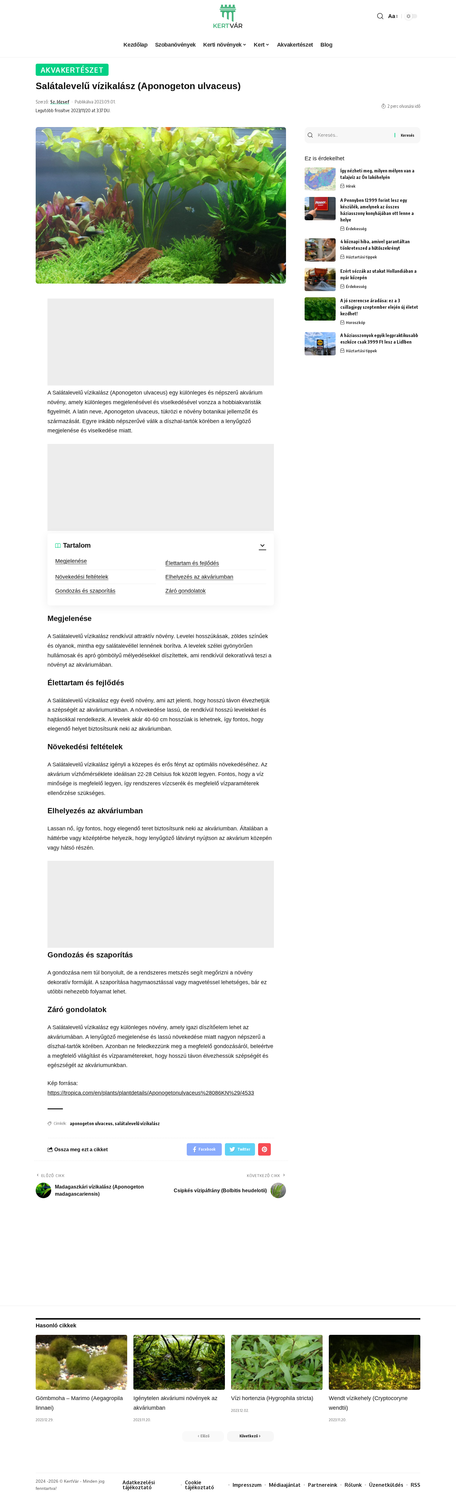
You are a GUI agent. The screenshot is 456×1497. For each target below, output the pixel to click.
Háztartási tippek (361, 256)
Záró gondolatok (185, 591)
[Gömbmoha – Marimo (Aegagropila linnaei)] (81, 1362)
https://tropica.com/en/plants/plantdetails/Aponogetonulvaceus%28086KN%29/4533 (150, 1093)
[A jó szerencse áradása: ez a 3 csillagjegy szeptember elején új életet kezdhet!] (320, 309)
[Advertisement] (160, 342)
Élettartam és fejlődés (192, 563)
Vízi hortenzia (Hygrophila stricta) (272, 1398)
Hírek (350, 186)
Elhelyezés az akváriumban (199, 577)
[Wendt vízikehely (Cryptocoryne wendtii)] (374, 1362)
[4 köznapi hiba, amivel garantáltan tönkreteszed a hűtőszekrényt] (320, 250)
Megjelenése (71, 561)
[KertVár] (227, 16)
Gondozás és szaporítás (85, 591)
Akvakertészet (72, 69)
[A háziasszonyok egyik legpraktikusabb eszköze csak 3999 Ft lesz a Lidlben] (320, 343)
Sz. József (59, 101)
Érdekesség (356, 228)
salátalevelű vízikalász (137, 1123)
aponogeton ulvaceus (91, 1123)
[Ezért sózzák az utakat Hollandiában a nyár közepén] (320, 279)
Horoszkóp (355, 322)
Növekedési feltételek (81, 577)
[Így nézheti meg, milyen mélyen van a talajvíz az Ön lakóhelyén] (320, 179)
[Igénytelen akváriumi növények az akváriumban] (179, 1362)
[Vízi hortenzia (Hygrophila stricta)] (277, 1362)
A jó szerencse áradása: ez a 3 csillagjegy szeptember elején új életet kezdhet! (379, 307)
